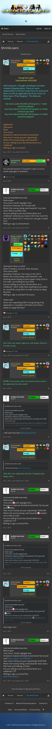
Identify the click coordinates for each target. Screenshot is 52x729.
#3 (49, 228)
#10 (48, 574)
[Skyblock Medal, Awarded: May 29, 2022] (47, 60)
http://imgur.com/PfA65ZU (14, 558)
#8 (49, 481)
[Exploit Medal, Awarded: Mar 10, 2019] (40, 64)
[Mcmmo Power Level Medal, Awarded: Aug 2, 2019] (45, 239)
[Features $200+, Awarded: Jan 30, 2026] (42, 243)
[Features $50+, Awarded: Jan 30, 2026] (28, 243)
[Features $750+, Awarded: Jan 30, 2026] (39, 246)
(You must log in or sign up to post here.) (26, 689)
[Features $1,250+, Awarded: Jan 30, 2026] (45, 246)
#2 (49, 181)
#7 (49, 437)
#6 (49, 388)
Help (10, 709)
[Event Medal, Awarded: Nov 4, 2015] (39, 239)
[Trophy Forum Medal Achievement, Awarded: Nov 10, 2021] (48, 160)
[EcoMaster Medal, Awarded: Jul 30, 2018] (35, 236)
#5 (49, 355)
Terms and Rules (20, 709)
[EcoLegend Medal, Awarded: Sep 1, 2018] (32, 236)
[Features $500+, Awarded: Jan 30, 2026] (32, 246)
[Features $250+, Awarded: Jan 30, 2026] (45, 243)
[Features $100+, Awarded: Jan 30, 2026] (35, 243)
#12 (48, 681)
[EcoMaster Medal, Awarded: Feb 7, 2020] (40, 60)
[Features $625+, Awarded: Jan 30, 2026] (35, 246)
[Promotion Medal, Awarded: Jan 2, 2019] (44, 64)
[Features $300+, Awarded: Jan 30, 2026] (25, 246)
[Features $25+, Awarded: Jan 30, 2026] (25, 243)
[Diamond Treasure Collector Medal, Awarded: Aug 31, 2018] (28, 239)
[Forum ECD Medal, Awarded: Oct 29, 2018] (45, 236)
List (13, 177)
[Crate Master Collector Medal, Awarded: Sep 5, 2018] (28, 236)
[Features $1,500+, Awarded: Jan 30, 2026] (25, 250)
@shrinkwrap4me (28, 433)
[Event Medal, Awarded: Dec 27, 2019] (37, 64)
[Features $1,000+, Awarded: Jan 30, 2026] (42, 246)
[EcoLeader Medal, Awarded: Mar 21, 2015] (39, 236)
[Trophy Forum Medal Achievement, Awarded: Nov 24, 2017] (42, 239)
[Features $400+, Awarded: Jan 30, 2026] (28, 246)
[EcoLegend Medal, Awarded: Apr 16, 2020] (44, 60)
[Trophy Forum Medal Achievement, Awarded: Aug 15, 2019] (47, 64)
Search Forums (7, 34)
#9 (49, 528)
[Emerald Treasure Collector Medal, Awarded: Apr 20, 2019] (25, 239)
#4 (49, 317)
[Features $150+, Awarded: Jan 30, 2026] (39, 243)
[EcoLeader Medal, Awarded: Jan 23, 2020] (37, 60)
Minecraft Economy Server (26, 703)
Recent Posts (20, 34)
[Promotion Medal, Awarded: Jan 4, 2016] (35, 239)
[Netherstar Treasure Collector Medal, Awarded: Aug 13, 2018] (32, 239)
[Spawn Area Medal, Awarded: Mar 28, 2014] (42, 236)
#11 (48, 631)
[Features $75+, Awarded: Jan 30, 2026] (32, 243)
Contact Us (9, 703)
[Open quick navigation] (48, 41)
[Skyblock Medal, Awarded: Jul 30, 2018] (25, 236)
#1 (49, 152)
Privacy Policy (34, 709)
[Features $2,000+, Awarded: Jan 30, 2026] (28, 250)
